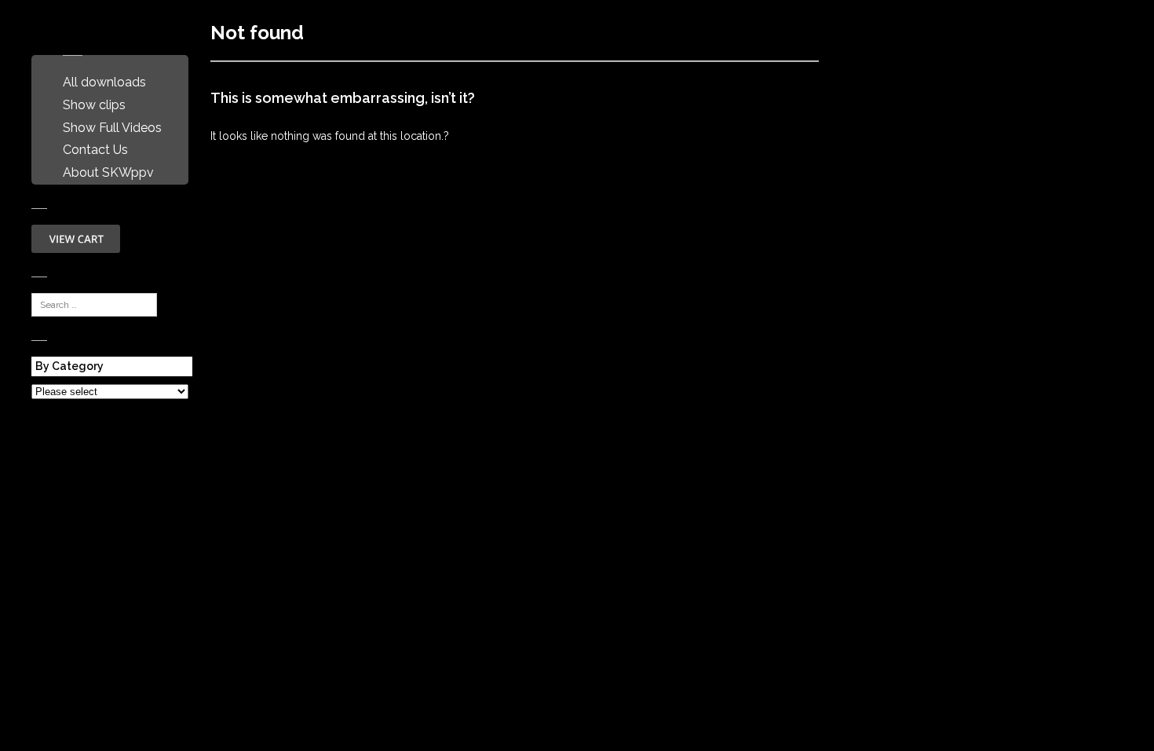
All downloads (104, 82)
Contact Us (95, 149)
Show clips (94, 104)
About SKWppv (108, 172)
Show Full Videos (112, 127)
